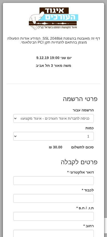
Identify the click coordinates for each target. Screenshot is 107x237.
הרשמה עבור (83, 110)
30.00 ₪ (55, 147)
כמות (89, 128)
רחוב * (88, 226)
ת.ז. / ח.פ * (85, 208)
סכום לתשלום (82, 147)
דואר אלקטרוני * (80, 172)
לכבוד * (88, 190)
